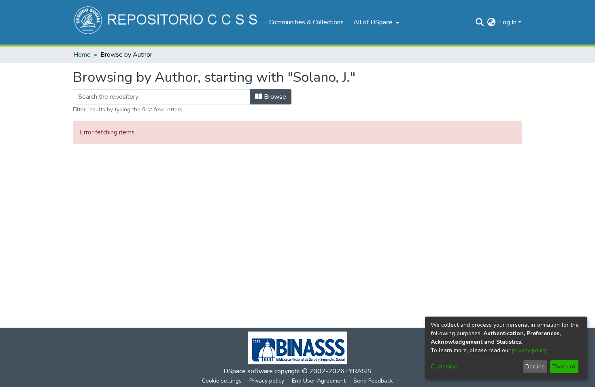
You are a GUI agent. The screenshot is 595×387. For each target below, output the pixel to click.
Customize (444, 366)
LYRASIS (359, 371)
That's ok (564, 366)
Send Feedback (373, 381)
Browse (274, 96)
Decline (535, 366)
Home (82, 54)
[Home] (167, 22)
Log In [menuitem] (507, 22)
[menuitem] (375, 22)
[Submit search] (480, 22)
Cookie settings (222, 381)
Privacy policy (266, 381)
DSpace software (248, 371)
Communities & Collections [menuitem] (306, 22)
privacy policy (529, 350)
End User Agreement (319, 381)
